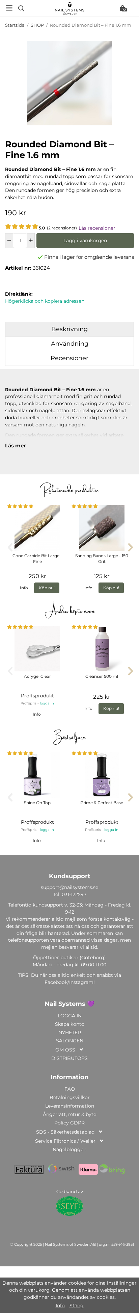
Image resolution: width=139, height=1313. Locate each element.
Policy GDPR (69, 1123)
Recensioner (69, 358)
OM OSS (65, 1050)
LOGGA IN (70, 1016)
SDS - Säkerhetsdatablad (65, 1132)
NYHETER (69, 1033)
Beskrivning (69, 329)
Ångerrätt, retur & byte (69, 1114)
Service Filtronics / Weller (65, 1141)
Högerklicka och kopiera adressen (44, 301)
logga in (47, 703)
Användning (69, 343)
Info (24, 587)
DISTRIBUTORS (69, 1058)
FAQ (69, 1089)
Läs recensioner (97, 228)
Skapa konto (69, 1024)
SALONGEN (69, 1041)
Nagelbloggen (69, 1149)
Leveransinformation (69, 1106)
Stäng (77, 1306)
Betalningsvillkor (70, 1097)
